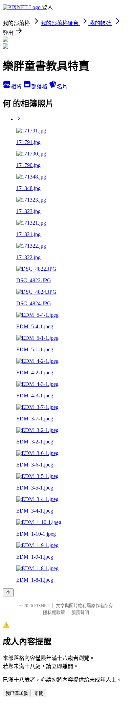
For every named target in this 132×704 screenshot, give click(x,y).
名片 (62, 86)
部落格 (40, 86)
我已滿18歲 (16, 693)
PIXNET (41, 605)
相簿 (17, 86)
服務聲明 (80, 612)
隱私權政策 (54, 612)
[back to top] (8, 592)
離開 (39, 693)
